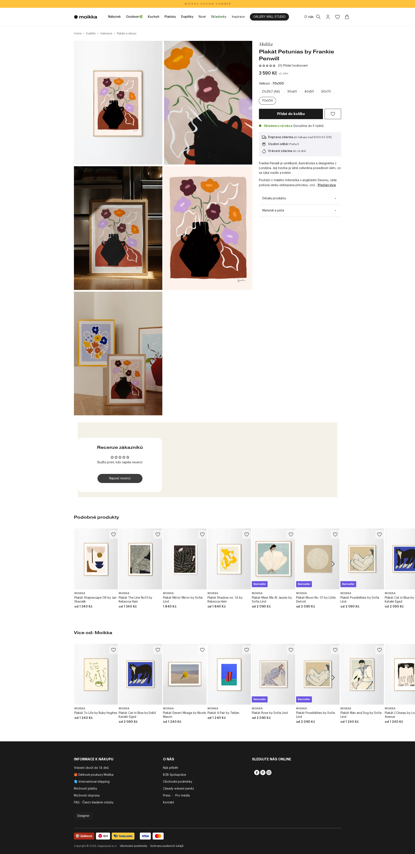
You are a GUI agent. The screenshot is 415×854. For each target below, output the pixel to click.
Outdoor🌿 (134, 16)
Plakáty (170, 16)
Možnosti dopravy (87, 795)
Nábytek (114, 16)
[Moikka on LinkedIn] (274, 772)
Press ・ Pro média (176, 795)
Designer (83, 815)
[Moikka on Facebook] (256, 772)
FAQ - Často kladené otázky (93, 802)
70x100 (267, 100)
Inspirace (238, 16)
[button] (267, 65)
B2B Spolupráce (174, 774)
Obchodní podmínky (177, 781)
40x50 (309, 91)
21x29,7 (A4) (271, 91)
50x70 (326, 91)
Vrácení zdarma (280, 151)
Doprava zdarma (280, 137)
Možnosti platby (85, 788)
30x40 (292, 91)
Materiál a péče (273, 210)
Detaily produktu (274, 198)
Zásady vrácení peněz (178, 788)
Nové (202, 16)
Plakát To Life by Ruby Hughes (95, 713)
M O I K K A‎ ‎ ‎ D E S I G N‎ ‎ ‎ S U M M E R (208, 3)
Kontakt (168, 802)
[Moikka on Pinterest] (262, 772)
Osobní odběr (278, 144)
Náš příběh (170, 767)
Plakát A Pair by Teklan (223, 713)
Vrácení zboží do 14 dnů (91, 767)
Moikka (266, 44)
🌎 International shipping (92, 781)
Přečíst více (327, 185)
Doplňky (187, 16)
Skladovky (219, 16)
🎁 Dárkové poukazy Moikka (93, 774)
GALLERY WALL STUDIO (269, 16)
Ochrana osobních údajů (167, 846)
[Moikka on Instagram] (268, 772)
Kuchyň (153, 16)
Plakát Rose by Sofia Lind (270, 713)
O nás (309, 17)
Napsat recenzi (120, 478)
